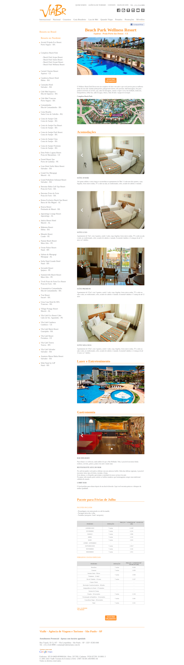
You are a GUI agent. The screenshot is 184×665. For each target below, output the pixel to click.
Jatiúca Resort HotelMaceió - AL (48, 222)
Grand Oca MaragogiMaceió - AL (49, 174)
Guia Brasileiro (79, 19)
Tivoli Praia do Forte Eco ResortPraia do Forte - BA (53, 283)
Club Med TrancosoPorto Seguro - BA (48, 99)
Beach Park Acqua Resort (53, 57)
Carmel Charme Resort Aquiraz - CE (49, 72)
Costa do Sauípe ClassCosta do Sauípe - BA (49, 140)
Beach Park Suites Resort (53, 60)
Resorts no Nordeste (51, 38)
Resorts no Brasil (47, 31)
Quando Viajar (106, 19)
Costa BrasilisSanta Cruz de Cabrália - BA (52, 113)
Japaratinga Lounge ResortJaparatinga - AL (51, 215)
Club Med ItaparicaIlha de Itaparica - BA (49, 93)
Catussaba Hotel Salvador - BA (47, 86)
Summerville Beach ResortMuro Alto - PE (51, 276)
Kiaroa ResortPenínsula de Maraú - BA (50, 208)
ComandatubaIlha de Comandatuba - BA (51, 106)
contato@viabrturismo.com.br (68, 645)
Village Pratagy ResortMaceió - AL (49, 310)
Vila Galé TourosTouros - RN (47, 344)
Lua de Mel (93, 19)
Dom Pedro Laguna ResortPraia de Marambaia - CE (51, 154)
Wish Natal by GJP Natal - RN (48, 364)
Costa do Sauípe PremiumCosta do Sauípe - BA (51, 147)
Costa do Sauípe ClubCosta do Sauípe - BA (49, 120)
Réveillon (140, 19)
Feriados (118, 19)
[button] (82, 155)
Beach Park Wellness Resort (54, 65)
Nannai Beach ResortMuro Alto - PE (49, 242)
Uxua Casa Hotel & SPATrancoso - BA (50, 303)
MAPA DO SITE (123, 5)
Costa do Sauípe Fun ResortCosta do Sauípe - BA (51, 126)
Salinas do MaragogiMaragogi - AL (48, 256)
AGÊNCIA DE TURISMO (97, 5)
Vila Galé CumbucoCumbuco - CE (48, 323)
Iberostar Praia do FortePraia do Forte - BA (50, 194)
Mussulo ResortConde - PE (47, 235)
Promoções (129, 19)
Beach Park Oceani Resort (53, 62)
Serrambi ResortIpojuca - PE (47, 269)
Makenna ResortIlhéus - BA (47, 228)
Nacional (56, 19)
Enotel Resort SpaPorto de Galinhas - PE (49, 160)
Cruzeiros (67, 19)
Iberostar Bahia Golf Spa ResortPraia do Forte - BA (53, 188)
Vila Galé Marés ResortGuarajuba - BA (49, 330)
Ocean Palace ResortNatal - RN (48, 249)
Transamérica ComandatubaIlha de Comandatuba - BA (51, 289)
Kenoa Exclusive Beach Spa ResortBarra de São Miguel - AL (54, 201)
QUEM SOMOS (80, 5)
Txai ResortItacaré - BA (45, 296)
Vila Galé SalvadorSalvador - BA (48, 350)
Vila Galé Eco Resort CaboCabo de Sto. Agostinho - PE (52, 317)
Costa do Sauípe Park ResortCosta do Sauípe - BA (52, 133)
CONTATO (111, 5)
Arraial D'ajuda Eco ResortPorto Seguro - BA (51, 43)
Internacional (45, 19)
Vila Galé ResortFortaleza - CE (47, 337)
